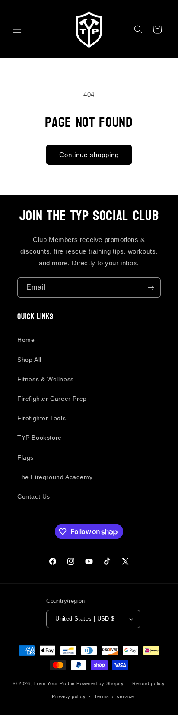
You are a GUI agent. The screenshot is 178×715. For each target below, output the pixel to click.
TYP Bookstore (39, 437)
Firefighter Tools (41, 418)
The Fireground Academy (54, 476)
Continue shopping (89, 154)
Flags (25, 457)
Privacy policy (69, 696)
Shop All (29, 359)
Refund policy (148, 683)
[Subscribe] (150, 287)
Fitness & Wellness (45, 379)
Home (26, 339)
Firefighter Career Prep (52, 398)
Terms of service (114, 696)
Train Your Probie (54, 683)
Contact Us (33, 496)
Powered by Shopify (100, 683)
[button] (17, 29)
